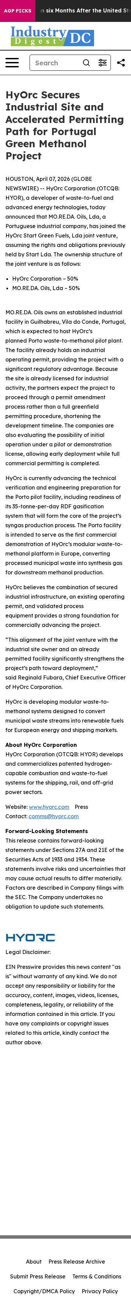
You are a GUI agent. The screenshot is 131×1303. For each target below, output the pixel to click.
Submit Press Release (38, 1276)
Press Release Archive (76, 1261)
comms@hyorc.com (54, 816)
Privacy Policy (100, 1291)
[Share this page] (121, 62)
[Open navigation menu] (12, 62)
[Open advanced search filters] (102, 62)
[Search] (86, 62)
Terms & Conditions (96, 1276)
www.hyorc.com (49, 806)
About (34, 1261)
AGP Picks (17, 11)
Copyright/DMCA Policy (44, 1291)
